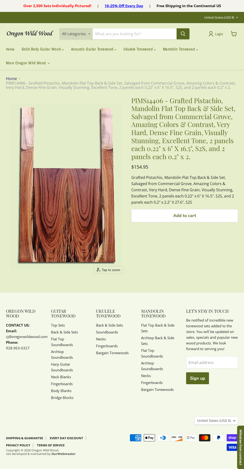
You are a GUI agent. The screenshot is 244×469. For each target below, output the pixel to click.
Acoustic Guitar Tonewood (93, 49)
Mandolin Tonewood (179, 49)
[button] (216, 34)
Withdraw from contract (241, 447)
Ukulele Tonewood (138, 49)
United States (219, 17)
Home (10, 49)
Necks (101, 339)
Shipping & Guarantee (24, 438)
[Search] (183, 33)
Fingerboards (62, 383)
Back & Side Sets (64, 332)
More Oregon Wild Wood (26, 63)
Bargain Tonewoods (112, 352)
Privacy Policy (18, 445)
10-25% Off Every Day (124, 5)
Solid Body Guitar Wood (42, 49)
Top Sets (58, 325)
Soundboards (107, 332)
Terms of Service (51, 445)
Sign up (197, 378)
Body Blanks (61, 390)
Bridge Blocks (62, 397)
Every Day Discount (66, 438)
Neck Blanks (61, 376)
